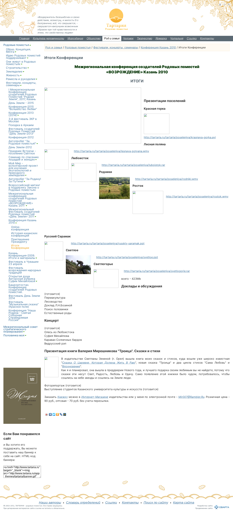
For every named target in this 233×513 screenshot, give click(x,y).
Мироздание (75, 38)
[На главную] (220, 4)
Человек (128, 38)
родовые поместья (34, 506)
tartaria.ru (49, 508)
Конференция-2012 (21, 137)
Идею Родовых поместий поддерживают (23, 57)
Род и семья (112, 38)
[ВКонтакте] (50, 414)
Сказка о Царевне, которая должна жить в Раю (98, 362)
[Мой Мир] (65, 414)
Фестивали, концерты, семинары (115, 47)
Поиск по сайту (156, 502)
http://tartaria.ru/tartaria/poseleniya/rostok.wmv (197, 196)
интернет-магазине (94, 397)
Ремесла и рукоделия (20, 79)
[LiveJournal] (61, 414)
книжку (62, 397)
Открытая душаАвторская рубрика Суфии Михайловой (22, 279)
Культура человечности (48, 38)
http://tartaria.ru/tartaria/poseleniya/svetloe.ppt (127, 257)
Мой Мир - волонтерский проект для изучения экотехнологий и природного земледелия (23, 169)
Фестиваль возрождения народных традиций (25, 270)
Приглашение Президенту (20, 240)
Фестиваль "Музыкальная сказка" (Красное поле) (24, 304)
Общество (94, 38)
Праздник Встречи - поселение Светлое (22, 152)
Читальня (176, 38)
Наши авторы (50, 502)
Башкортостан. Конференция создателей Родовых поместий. (23, 288)
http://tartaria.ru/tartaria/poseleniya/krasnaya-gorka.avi (180, 137)
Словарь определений (83, 502)
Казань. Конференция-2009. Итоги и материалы (22, 255)
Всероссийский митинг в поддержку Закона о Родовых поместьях (24, 187)
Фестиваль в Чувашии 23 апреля (24, 263)
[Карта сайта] (224, 4)
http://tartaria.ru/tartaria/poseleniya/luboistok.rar (133, 165)
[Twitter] (54, 414)
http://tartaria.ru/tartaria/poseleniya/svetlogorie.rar (157, 271)
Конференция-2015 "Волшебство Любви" (23, 108)
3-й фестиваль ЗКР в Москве (23, 120)
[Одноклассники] (57, 414)
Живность (13, 75)
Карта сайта (183, 502)
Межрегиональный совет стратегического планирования (20, 329)
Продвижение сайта (204, 508)
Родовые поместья (78, 47)
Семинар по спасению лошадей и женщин (24, 158)
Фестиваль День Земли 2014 (24, 297)
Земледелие (14, 71)
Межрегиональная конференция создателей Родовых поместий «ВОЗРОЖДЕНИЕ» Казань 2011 (23, 199)
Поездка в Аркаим (21, 125)
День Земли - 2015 (21, 103)
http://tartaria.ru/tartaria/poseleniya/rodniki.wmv (166, 179)
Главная (24, 38)
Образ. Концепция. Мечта (18, 50)
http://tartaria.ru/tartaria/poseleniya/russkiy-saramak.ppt (107, 243)
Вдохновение (71, 366)
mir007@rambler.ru (191, 397)
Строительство (16, 67)
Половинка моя (13, 335)
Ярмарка (161, 38)
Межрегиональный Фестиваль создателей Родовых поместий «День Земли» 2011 (24, 213)
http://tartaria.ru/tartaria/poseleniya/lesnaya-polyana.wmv (111, 151)
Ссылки (192, 38)
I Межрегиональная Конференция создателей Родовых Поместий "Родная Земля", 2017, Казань (23, 94)
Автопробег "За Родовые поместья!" (22, 142)
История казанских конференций (24, 234)
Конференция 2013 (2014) (21, 114)
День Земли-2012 (20, 147)
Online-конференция (20, 228)
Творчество (144, 38)
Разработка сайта (205, 506)
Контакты (207, 38)
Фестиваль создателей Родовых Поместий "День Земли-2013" (24, 131)
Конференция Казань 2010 (158, 47)
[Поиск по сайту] (229, 4)
